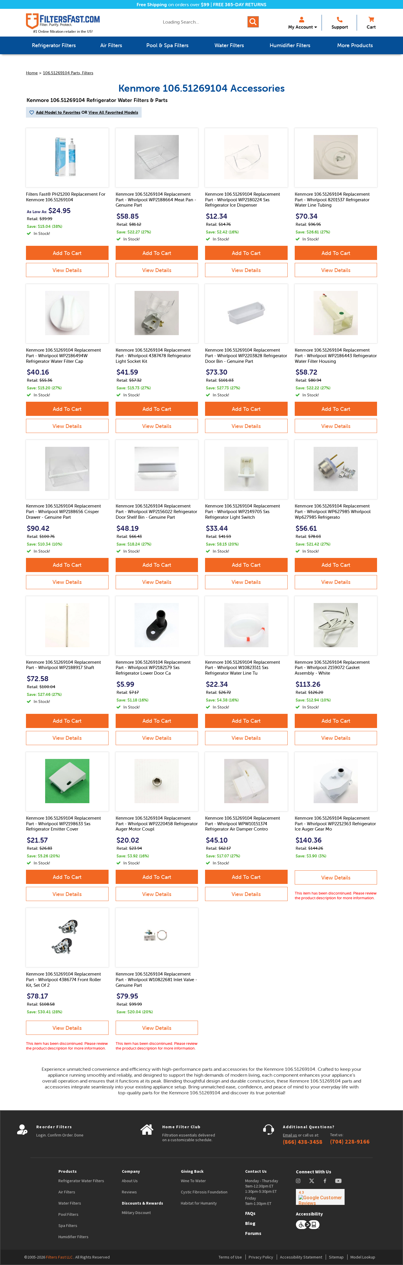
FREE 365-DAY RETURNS (239, 4)
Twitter (312, 1181)
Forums (253, 1233)
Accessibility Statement (301, 1257)
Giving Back (192, 1171)
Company (131, 1171)
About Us (130, 1180)
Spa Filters (67, 1225)
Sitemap (336, 1257)
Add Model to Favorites (58, 112)
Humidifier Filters (73, 1236)
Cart (371, 27)
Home (32, 72)
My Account (300, 27)
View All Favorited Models (113, 112)
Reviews (129, 1192)
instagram (298, 1181)
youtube (338, 1181)
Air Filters (66, 1192)
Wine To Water (193, 1180)
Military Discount (136, 1212)
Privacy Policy (261, 1257)
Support (340, 27)
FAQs (250, 1213)
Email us (290, 1135)
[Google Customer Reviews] (320, 1197)
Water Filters (69, 1203)
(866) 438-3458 (302, 1142)
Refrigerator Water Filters (81, 1180)
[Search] (253, 21)
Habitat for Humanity (199, 1203)
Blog (250, 1223)
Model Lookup (362, 1257)
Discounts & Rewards (142, 1203)
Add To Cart (67, 253)
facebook (325, 1181)
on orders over (173, 4)
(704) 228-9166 (350, 1141)
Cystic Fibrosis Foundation (204, 1192)
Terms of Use (230, 1257)
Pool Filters (68, 1214)
